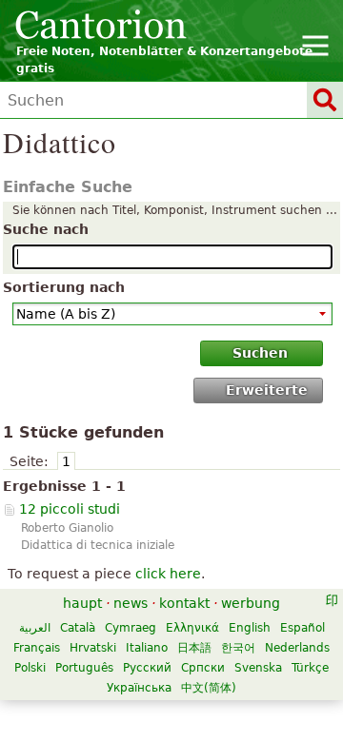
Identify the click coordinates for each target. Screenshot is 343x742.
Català (77, 628)
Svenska (258, 667)
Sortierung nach (64, 287)
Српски (203, 667)
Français (36, 647)
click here (168, 573)
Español (302, 628)
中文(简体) (208, 687)
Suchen (260, 353)
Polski (30, 667)
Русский (147, 667)
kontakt (184, 603)
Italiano (147, 647)
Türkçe (310, 667)
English (250, 628)
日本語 (194, 647)
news (130, 603)
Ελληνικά (192, 628)
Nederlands (297, 647)
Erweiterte (267, 390)
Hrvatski (93, 647)
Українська (139, 687)
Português (84, 667)
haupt (82, 603)
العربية (34, 628)
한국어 (238, 647)
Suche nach (46, 229)
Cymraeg (130, 628)
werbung (250, 603)
